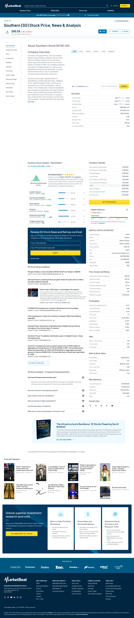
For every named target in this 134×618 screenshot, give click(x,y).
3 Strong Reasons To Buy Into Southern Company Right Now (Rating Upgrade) (54, 317)
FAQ (37, 599)
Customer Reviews (58, 591)
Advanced (111, 51)
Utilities (126, 237)
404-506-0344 (125, 259)
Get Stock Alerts (109, 202)
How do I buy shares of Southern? (39, 406)
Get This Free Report (64, 440)
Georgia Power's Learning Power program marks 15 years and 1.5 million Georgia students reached (56, 281)
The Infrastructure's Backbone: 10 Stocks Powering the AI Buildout (88, 425)
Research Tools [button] (25, 10)
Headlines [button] (110, 10)
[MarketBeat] (13, 5)
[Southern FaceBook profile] (91, 406)
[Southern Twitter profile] (108, 406)
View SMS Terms (34, 258)
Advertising (109, 583)
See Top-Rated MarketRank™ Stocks (39, 166)
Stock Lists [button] (83, 10)
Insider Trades (92, 591)
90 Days (96, 51)
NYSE (127, 234)
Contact (38, 596)
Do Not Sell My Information (114, 588)
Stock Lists (75, 583)
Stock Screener (76, 594)
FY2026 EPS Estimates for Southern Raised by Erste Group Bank (53, 308)
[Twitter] (5, 597)
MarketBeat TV (56, 588)
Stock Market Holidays (94, 594)
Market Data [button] (55, 10)
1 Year (103, 51)
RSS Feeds (109, 594)
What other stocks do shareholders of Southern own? (46, 411)
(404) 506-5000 (124, 256)
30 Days (88, 51)
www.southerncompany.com (120, 253)
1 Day (74, 51)
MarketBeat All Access (59, 583)
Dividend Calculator (78, 588)
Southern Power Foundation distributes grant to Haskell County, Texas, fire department (55, 337)
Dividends (91, 586)
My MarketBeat (76, 591)
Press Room (40, 591)
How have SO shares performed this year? (42, 377)
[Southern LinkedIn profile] (102, 406)
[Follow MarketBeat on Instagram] (18, 597)
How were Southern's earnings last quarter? (43, 390)
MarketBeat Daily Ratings (60, 586)
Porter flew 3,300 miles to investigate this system (59, 289)
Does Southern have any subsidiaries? (41, 396)
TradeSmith (101, 223)
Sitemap (108, 599)
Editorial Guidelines (42, 586)
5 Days (81, 51)
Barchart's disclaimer (82, 614)
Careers (38, 594)
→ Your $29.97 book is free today (45, 15)
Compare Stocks (77, 586)
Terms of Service (111, 596)
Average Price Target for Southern (99, 276)
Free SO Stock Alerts (93, 15)
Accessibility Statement (113, 586)
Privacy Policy (110, 591)
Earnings (90, 588)
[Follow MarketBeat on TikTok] (21, 597)
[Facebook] (8, 597)
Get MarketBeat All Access (21, 534)
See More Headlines (37, 363)
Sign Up (124, 86)
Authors (38, 588)
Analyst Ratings (92, 583)
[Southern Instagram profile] (97, 406)
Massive (50, 612)
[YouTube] (11, 597)
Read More (31, 102)
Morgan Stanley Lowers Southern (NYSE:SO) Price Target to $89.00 (54, 272)
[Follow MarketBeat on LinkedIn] (14, 597)
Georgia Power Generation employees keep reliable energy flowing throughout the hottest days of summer (54, 327)
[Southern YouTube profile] (113, 406)
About (38, 583)
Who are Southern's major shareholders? (42, 401)
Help (41, 599)
